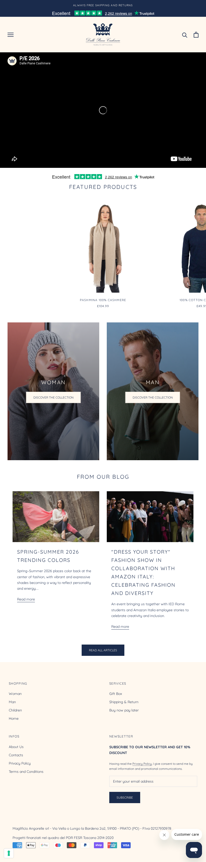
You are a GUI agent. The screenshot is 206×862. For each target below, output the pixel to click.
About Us (16, 747)
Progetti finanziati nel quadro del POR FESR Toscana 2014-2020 (63, 837)
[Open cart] (196, 35)
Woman (15, 693)
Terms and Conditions (26, 771)
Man (12, 702)
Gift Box (115, 693)
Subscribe (125, 797)
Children (15, 710)
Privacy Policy (20, 763)
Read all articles (103, 650)
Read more (26, 599)
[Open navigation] (11, 35)
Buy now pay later (124, 710)
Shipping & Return (123, 702)
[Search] (184, 34)
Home (14, 718)
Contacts (16, 755)
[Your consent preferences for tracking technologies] (9, 853)
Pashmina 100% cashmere (103, 300)
